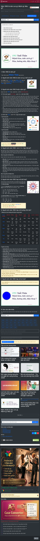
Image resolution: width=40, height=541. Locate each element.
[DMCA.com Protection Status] (36, 440)
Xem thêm (20, 415)
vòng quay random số (20, 442)
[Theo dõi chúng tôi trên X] (35, 433)
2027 (15, 325)
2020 (23, 322)
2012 (27, 320)
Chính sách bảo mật (7, 430)
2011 (23, 320)
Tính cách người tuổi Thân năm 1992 (13, 33)
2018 (15, 322)
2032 (36, 325)
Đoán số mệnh (23, 15)
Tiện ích (2, 11)
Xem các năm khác (7, 43)
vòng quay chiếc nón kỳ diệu (33, 442)
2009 (15, 320)
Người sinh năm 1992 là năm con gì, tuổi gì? (12, 29)
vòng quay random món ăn (26, 442)
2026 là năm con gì (32, 15)
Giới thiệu (5, 428)
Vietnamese (34, 7)
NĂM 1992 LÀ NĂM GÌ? (8, 24)
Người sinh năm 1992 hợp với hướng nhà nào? (13, 39)
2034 (7, 327)
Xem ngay (36, 19)
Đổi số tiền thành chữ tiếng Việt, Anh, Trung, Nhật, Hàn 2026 (15, 524)
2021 (27, 322)
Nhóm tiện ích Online (8, 341)
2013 (31, 320)
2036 (15, 327)
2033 (3, 327)
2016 (7, 322)
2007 (7, 320)
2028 (19, 325)
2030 (28, 325)
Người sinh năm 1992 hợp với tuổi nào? (12, 38)
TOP (36, 538)
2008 (11, 320)
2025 (7, 325)
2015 (3, 322)
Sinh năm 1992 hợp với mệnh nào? (12, 34)
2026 (11, 325)
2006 (3, 320)
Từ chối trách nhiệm (7, 432)
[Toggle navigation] (37, 1)
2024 (3, 325)
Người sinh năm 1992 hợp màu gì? (11, 36)
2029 (23, 325)
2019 (19, 322)
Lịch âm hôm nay (5, 15)
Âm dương (6, 11)
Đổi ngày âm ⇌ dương (14, 15)
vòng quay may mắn (9, 442)
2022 (31, 322)
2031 (32, 325)
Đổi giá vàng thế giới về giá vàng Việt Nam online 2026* (14, 533)
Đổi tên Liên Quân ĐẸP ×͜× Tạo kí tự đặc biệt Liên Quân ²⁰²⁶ (15, 526)
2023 (35, 322)
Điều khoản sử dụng (7, 431)
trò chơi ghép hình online (4, 442)
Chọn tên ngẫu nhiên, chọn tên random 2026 (12, 531)
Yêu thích (36, 11)
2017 (11, 322)
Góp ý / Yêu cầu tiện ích (7, 436)
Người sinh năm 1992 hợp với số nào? (11, 41)
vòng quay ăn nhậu (15, 442)
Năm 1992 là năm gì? (8, 28)
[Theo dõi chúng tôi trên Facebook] (33, 433)
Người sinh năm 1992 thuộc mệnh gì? (11, 31)
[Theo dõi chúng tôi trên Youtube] (38, 433)
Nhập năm (4, 19)
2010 (19, 320)
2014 (35, 320)
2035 (11, 327)
